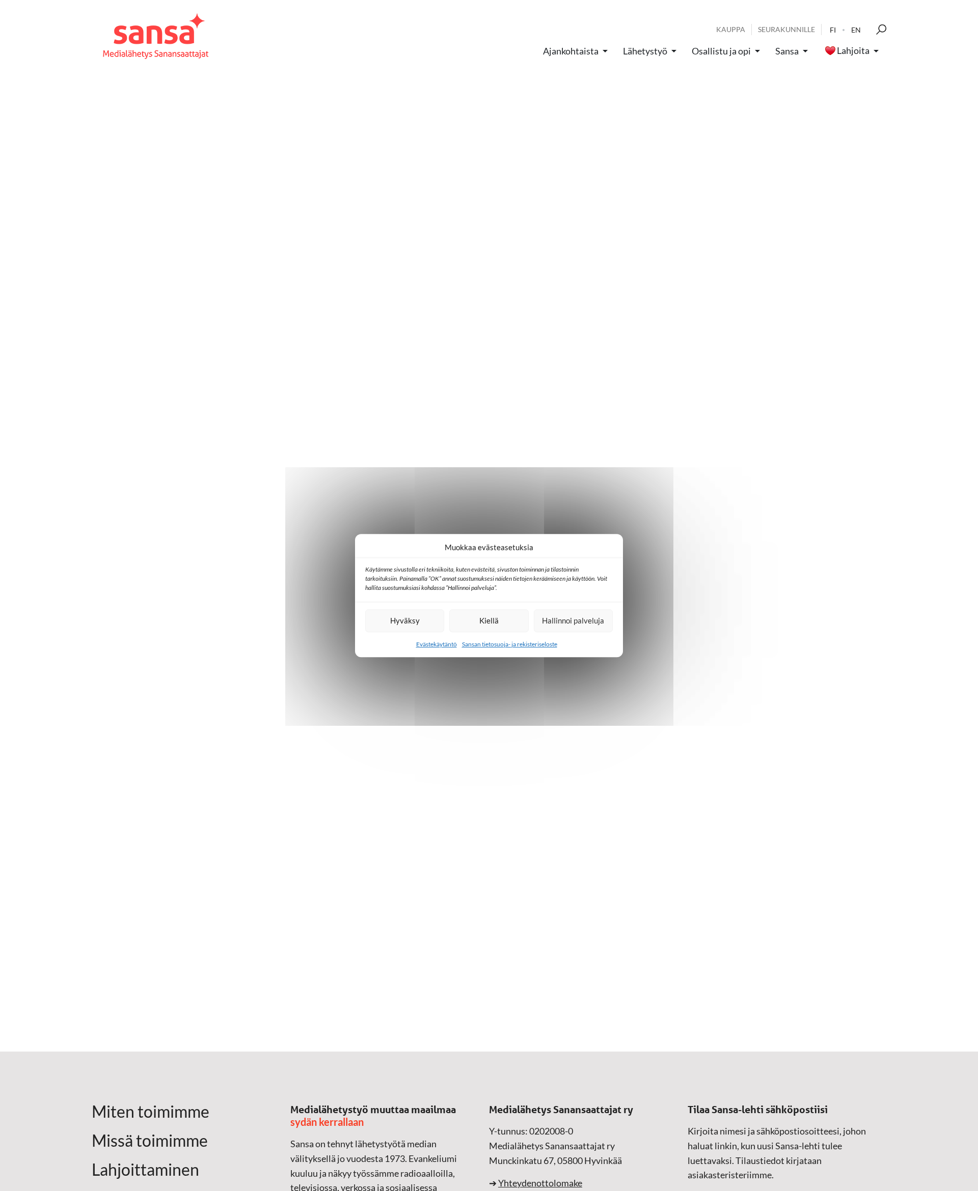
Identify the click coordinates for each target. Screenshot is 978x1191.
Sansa (787, 50)
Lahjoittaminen (145, 1169)
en (856, 29)
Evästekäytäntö (436, 644)
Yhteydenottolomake (540, 1182)
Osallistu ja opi (721, 50)
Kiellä (489, 620)
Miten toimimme (150, 1111)
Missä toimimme (150, 1140)
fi (833, 29)
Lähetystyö (645, 50)
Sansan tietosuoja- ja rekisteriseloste (509, 644)
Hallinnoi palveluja (573, 620)
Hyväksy (405, 620)
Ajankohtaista (571, 50)
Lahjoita (853, 51)
